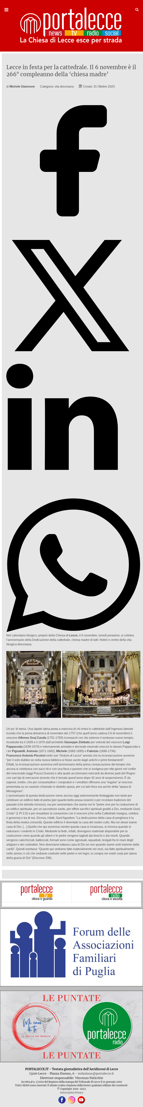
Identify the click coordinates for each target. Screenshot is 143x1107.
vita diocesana (64, 86)
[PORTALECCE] (71, 26)
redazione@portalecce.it (96, 1073)
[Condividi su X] (73, 361)
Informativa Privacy (71, 1092)
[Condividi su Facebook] (73, 226)
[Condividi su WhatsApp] (73, 630)
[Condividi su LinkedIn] (73, 496)
